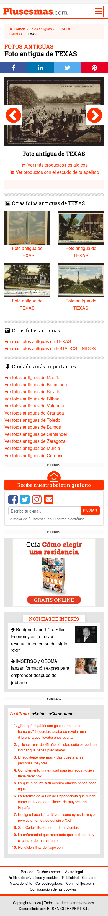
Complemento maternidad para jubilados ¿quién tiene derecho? (56, 772)
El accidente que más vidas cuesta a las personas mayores (50, 759)
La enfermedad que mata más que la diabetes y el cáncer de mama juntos (56, 837)
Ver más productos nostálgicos (57, 165)
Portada (19, 28)
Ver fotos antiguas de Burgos (32, 427)
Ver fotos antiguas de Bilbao (32, 398)
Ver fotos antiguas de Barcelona (35, 384)
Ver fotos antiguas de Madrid (32, 377)
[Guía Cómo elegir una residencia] (54, 572)
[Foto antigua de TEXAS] (13, 115)
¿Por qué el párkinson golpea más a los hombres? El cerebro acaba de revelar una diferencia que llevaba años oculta (52, 731)
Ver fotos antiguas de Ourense (34, 455)
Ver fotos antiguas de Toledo (32, 420)
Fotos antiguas (41, 28)
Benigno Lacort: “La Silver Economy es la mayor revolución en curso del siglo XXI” (57, 817)
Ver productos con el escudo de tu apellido (57, 172)
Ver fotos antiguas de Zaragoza (35, 441)
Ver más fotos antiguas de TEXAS (37, 341)
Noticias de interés (54, 619)
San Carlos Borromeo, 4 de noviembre (48, 827)
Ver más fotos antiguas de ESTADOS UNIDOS (50, 348)
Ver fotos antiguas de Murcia (32, 448)
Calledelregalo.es (49, 883)
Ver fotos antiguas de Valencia (34, 405)
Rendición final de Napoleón (40, 847)
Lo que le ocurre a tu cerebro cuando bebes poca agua (57, 785)
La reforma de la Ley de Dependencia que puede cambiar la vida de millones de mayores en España (57, 801)
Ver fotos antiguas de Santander (35, 434)
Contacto (89, 877)
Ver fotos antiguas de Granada (34, 413)
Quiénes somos (49, 871)
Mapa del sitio (21, 883)
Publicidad (70, 877)
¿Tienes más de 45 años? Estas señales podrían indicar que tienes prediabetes (57, 747)
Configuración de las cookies (53, 889)
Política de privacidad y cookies (33, 877)
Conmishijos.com (80, 883)
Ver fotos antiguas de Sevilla (32, 391)
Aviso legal (74, 871)
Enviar (90, 510)
